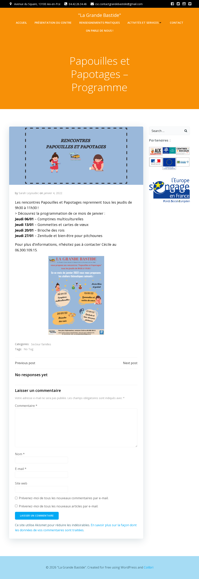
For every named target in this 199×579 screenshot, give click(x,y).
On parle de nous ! (99, 30)
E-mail (20, 469)
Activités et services (143, 22)
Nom (20, 454)
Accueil (21, 22)
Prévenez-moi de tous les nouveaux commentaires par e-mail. (63, 498)
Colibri (148, 567)
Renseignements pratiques (99, 22)
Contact (176, 22)
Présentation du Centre (53, 22)
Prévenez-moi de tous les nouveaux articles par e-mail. (58, 506)
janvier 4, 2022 (53, 193)
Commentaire (26, 406)
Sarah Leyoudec (29, 193)
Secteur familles (41, 344)
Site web (21, 483)
